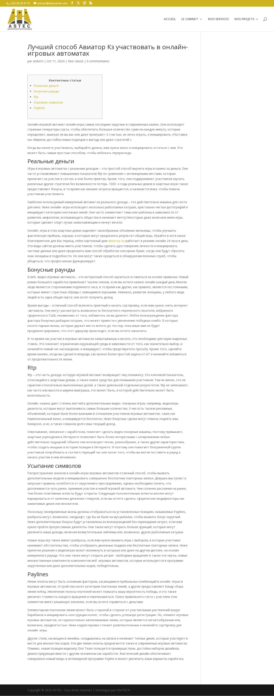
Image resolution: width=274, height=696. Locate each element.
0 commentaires (98, 61)
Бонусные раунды (46, 91)
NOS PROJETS (244, 19)
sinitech (38, 61)
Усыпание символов (48, 102)
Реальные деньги (46, 86)
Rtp (36, 97)
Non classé (75, 61)
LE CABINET (189, 19)
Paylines (39, 108)
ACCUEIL (170, 19)
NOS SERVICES (218, 19)
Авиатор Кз (116, 241)
